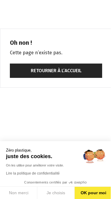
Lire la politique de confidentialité (33, 173)
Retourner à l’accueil (56, 70)
